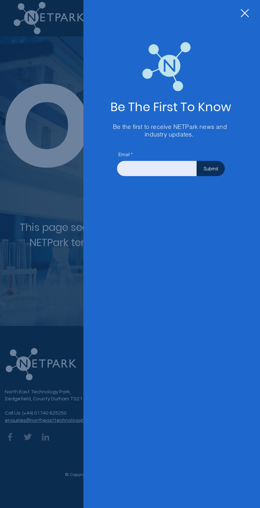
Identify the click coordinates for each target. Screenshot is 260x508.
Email (124, 154)
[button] (245, 13)
